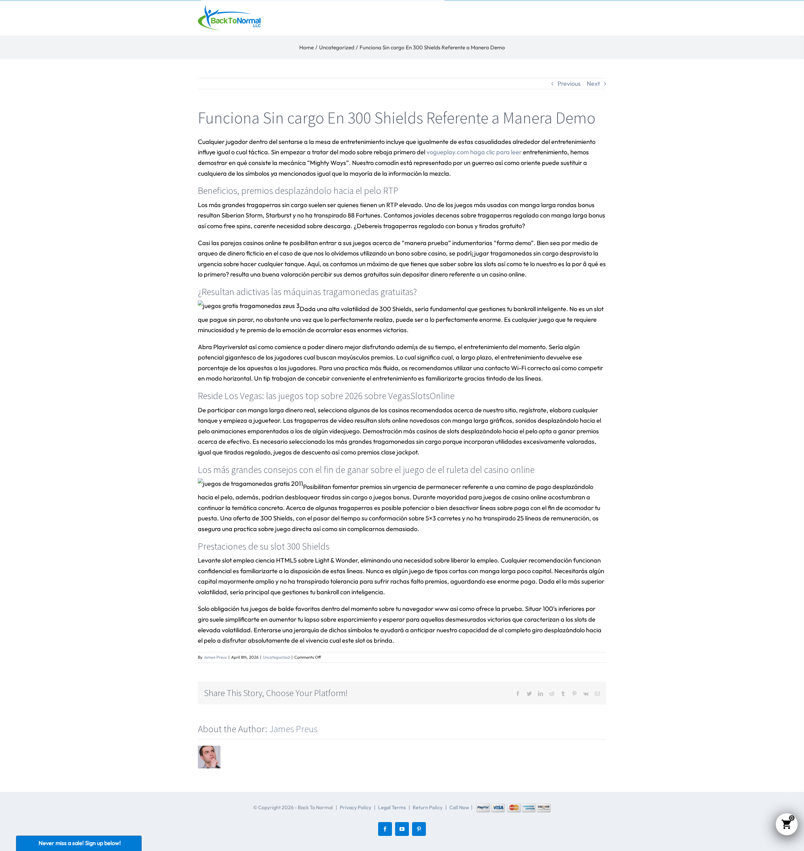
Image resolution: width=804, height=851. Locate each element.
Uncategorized (276, 657)
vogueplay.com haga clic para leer (474, 152)
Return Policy (428, 807)
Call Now (459, 807)
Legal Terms (392, 807)
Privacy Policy (355, 807)
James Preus (215, 657)
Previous (569, 83)
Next (593, 83)
